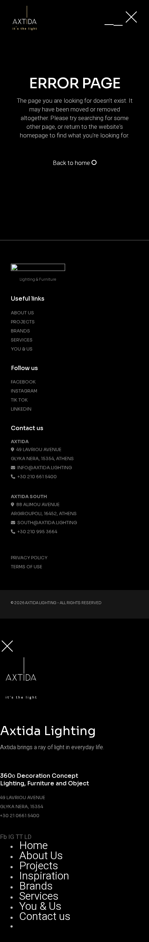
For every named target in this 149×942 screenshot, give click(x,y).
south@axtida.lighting (46, 522)
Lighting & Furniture (38, 279)
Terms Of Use (26, 566)
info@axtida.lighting (43, 467)
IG (11, 836)
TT (19, 836)
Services (22, 340)
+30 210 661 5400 (36, 476)
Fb (3, 836)
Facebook (23, 382)
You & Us (22, 349)
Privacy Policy (29, 557)
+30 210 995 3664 (36, 531)
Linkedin (21, 409)
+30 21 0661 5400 (19, 815)
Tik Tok (19, 400)
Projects (23, 321)
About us (22, 312)
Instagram (24, 391)
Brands (20, 331)
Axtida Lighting (40, 603)
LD (27, 836)
